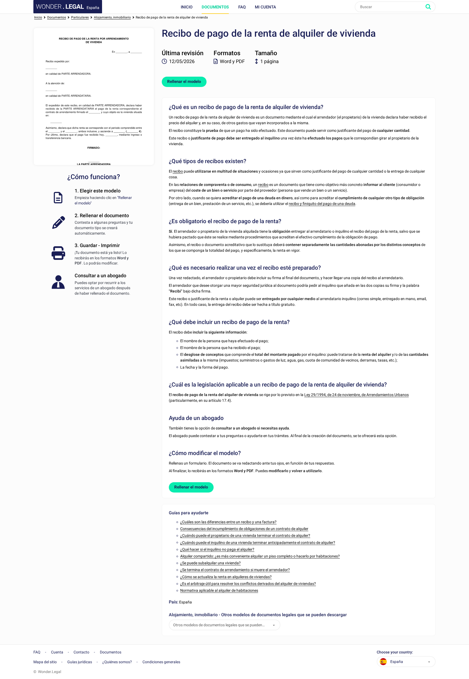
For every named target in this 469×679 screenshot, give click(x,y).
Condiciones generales (161, 662)
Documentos (215, 7)
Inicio (186, 7)
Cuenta (57, 652)
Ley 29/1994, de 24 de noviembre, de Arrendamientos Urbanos (356, 395)
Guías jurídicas (79, 662)
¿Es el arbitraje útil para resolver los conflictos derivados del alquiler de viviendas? (248, 583)
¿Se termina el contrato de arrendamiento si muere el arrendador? (235, 570)
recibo (178, 171)
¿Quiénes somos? (117, 662)
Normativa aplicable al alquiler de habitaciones (219, 590)
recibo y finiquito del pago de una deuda (322, 203)
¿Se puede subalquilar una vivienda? (210, 563)
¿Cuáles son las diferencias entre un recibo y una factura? (228, 522)
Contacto (81, 652)
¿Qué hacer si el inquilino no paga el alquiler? (217, 549)
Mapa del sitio (45, 662)
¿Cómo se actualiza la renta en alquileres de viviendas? (226, 577)
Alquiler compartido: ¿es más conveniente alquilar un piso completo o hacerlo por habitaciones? (260, 556)
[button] (274, 625)
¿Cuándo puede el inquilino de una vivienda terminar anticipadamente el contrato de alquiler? (257, 542)
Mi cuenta (265, 7)
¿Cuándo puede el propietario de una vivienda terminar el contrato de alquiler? (245, 535)
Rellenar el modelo (184, 81)
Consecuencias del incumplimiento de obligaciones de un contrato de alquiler (244, 529)
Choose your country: (395, 652)
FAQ (242, 7)
